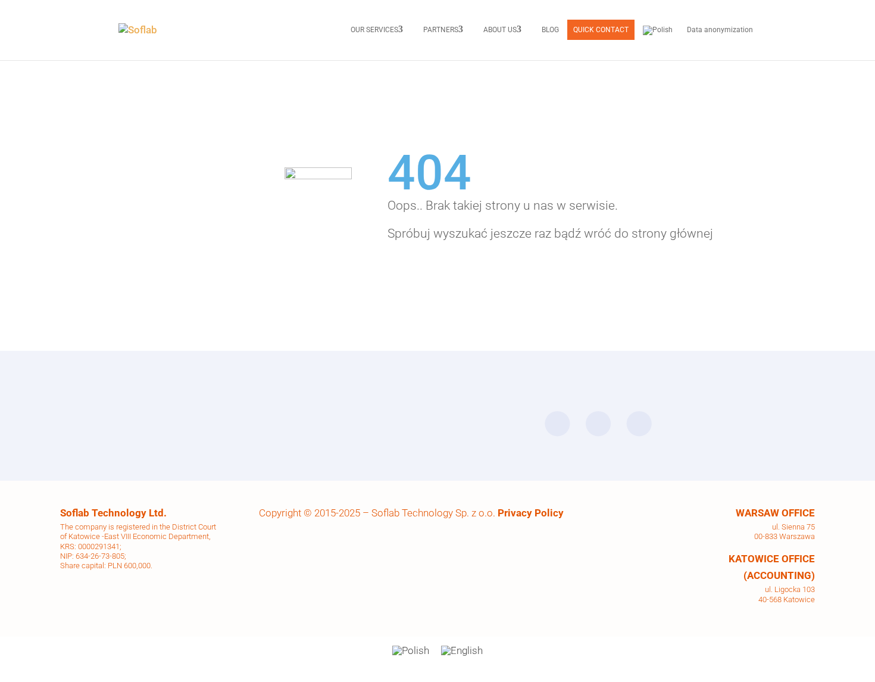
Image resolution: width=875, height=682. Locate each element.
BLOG (550, 30)
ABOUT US (500, 30)
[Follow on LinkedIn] (598, 423)
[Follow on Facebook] (557, 423)
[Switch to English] (462, 650)
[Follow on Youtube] (639, 423)
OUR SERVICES (374, 30)
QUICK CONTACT (601, 30)
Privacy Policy (531, 513)
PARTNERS (440, 30)
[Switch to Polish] (658, 30)
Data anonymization (720, 30)
